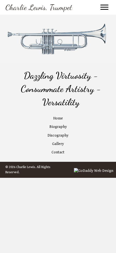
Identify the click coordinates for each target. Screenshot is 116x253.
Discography (58, 135)
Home (58, 118)
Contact (58, 152)
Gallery (58, 144)
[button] (104, 7)
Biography (58, 127)
